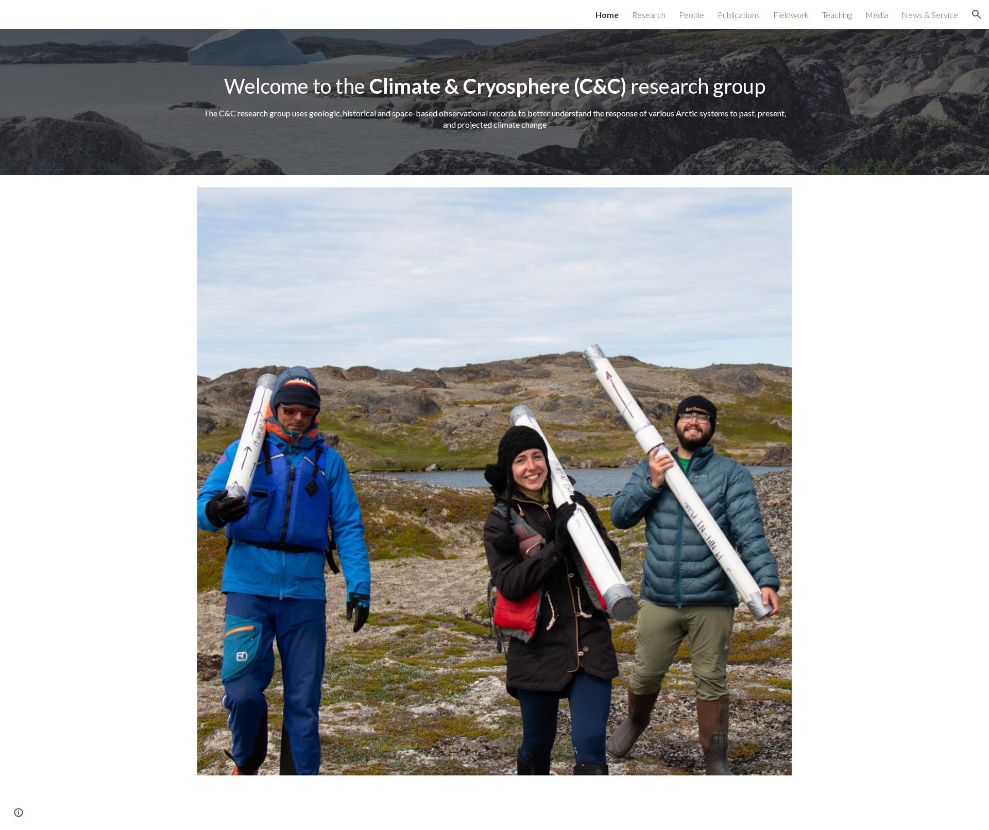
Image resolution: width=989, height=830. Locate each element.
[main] (494, 102)
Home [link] (607, 15)
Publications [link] (739, 15)
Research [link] (649, 15)
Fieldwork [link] (791, 15)
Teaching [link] (837, 15)
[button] (976, 14)
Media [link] (876, 15)
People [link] (691, 15)
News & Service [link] (929, 15)
